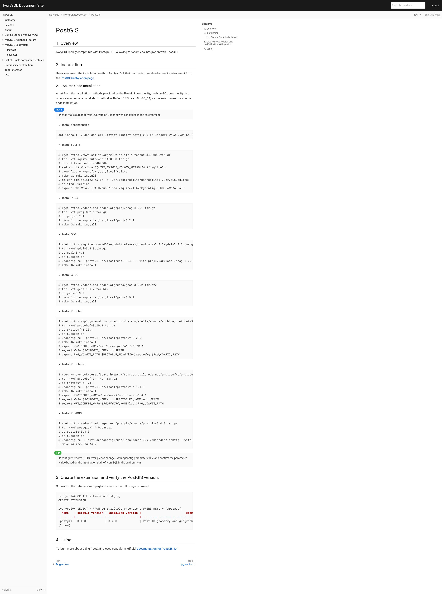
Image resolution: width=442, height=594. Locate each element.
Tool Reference (13, 69)
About (8, 30)
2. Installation (211, 33)
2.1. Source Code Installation (221, 37)
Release (9, 25)
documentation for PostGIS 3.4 (157, 548)
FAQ (7, 74)
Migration (62, 564)
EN (416, 14)
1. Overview (210, 28)
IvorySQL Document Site (23, 5)
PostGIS (12, 49)
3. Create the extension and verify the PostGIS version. (218, 43)
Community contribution (19, 65)
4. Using (208, 48)
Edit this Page (432, 14)
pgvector (12, 54)
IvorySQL (7, 14)
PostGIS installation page (77, 78)
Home (435, 5)
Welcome (10, 20)
